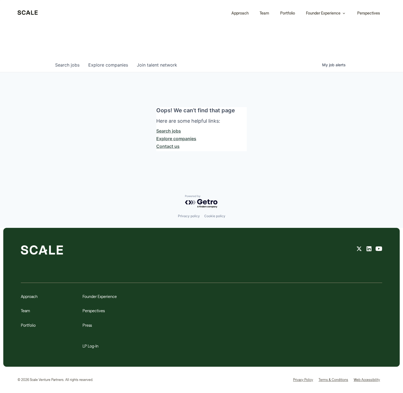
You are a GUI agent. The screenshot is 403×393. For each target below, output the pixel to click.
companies (108, 65)
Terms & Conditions (333, 379)
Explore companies (176, 138)
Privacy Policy (303, 379)
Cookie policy (214, 216)
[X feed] (359, 249)
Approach (240, 13)
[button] (326, 13)
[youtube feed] (379, 249)
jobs (67, 65)
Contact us (168, 146)
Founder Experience (100, 296)
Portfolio (287, 13)
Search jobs (168, 131)
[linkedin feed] (369, 249)
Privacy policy (189, 216)
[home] (28, 13)
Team (264, 13)
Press (87, 325)
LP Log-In (90, 346)
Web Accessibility (367, 379)
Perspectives (368, 13)
